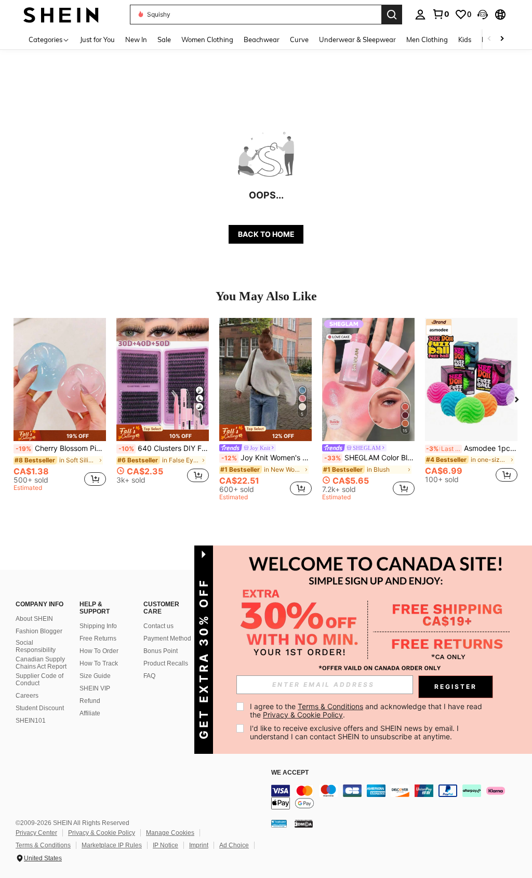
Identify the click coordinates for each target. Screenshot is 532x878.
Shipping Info (98, 626)
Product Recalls (165, 663)
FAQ (149, 676)
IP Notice (165, 845)
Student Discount (40, 708)
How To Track (98, 663)
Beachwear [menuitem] (262, 39)
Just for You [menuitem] (97, 39)
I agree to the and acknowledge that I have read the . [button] (367, 710)
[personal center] (420, 14)
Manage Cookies (170, 832)
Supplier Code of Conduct (39, 679)
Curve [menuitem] (299, 39)
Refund (89, 700)
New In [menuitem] (136, 39)
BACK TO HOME (266, 234)
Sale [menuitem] (164, 39)
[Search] (391, 14)
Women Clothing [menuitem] (207, 39)
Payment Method (167, 638)
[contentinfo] (399, 796)
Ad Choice (234, 845)
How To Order (98, 651)
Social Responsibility (36, 646)
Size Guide (95, 676)
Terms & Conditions (43, 845)
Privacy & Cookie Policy (101, 832)
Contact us (158, 626)
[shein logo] (61, 14)
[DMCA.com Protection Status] (304, 823)
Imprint (198, 845)
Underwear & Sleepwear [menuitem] (357, 39)
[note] (60, 435)
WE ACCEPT (290, 772)
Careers (27, 695)
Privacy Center (36, 832)
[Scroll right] (502, 39)
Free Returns (97, 638)
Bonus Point (160, 651)
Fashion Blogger (39, 631)
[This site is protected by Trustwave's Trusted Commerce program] (279, 823)
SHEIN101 (31, 720)
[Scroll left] (489, 39)
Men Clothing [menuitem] (427, 39)
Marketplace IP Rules (112, 845)
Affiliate (89, 713)
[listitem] (60, 406)
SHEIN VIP (94, 688)
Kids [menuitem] (464, 39)
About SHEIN (34, 618)
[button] (482, 14)
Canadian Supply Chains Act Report (41, 663)
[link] (440, 14)
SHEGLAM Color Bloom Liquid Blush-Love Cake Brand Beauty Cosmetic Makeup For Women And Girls (369, 458)
